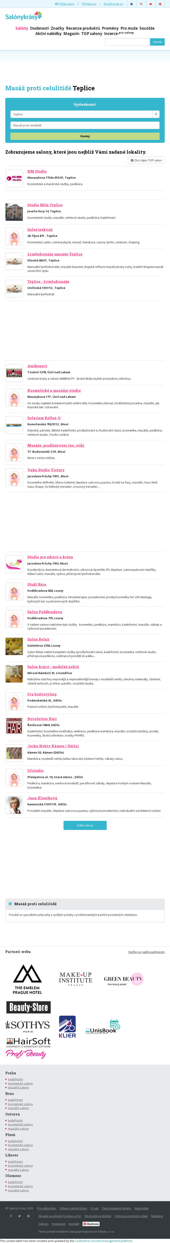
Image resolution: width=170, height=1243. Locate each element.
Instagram (59, 1224)
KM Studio (37, 171)
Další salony (85, 825)
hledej (85, 136)
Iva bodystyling (42, 694)
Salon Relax (38, 639)
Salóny (21, 28)
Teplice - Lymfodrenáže (48, 281)
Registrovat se (113, 4)
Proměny (110, 28)
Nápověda (142, 1208)
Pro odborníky (46, 1208)
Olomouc (13, 1175)
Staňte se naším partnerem (146, 952)
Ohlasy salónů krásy (73, 1208)
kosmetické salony (20, 1083)
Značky (57, 28)
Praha (10, 1073)
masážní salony (18, 1087)
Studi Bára (36, 584)
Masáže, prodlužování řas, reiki (55, 445)
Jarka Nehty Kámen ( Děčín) (53, 746)
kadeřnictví (15, 1079)
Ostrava (12, 1114)
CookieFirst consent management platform (103, 1241)
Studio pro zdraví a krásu (50, 557)
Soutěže (147, 28)
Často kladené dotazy (116, 1208)
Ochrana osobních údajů (131, 1216)
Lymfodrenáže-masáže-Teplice (54, 254)
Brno (9, 1093)
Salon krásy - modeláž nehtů (53, 667)
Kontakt (74, 1224)
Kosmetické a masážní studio (54, 390)
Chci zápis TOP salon (147, 160)
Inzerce (119, 33)
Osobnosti (39, 28)
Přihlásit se (89, 4)
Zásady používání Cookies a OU (59, 1216)
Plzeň (10, 1135)
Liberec (11, 1155)
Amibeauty (37, 366)
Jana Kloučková (42, 798)
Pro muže (129, 28)
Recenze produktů (83, 28)
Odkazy (43, 1224)
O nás (95, 1208)
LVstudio (35, 770)
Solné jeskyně (39, 229)
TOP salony (91, 33)
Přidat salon (66, 4)
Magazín (71, 33)
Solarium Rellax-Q (44, 418)
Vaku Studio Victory (46, 470)
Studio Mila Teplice (45, 205)
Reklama (157, 1216)
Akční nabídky (48, 33)
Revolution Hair (42, 719)
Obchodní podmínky (97, 1216)
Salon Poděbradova (44, 612)
